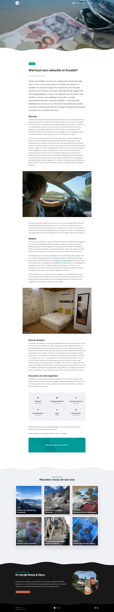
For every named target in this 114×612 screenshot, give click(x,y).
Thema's (90, 3)
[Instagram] (95, 608)
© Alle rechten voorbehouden (20, 609)
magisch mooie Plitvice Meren (63, 260)
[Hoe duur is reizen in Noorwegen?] (85, 500)
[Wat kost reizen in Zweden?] (28, 531)
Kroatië (32, 63)
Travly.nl (58, 607)
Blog (74, 3)
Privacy (20, 607)
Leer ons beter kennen (22, 592)
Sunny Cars (71, 141)
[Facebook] (97, 608)
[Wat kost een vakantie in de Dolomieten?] (28, 500)
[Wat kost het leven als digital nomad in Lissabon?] (57, 531)
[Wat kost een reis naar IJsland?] (85, 531)
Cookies (17, 607)
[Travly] (17, 3)
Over (96, 3)
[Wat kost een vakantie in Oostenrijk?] (57, 500)
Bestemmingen (81, 3)
